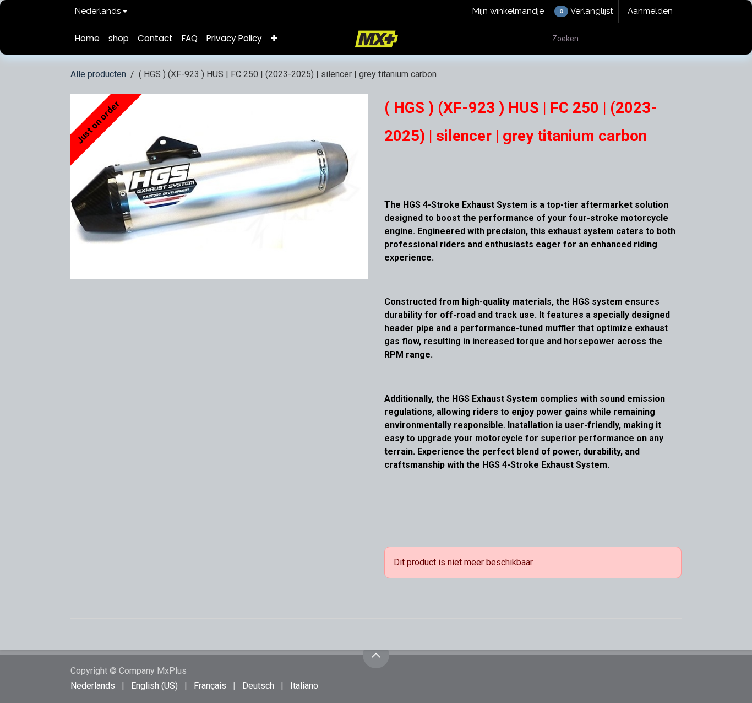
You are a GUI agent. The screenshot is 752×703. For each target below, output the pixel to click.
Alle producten (98, 74)
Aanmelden (650, 11)
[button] (376, 655)
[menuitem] (87, 39)
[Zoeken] (667, 39)
